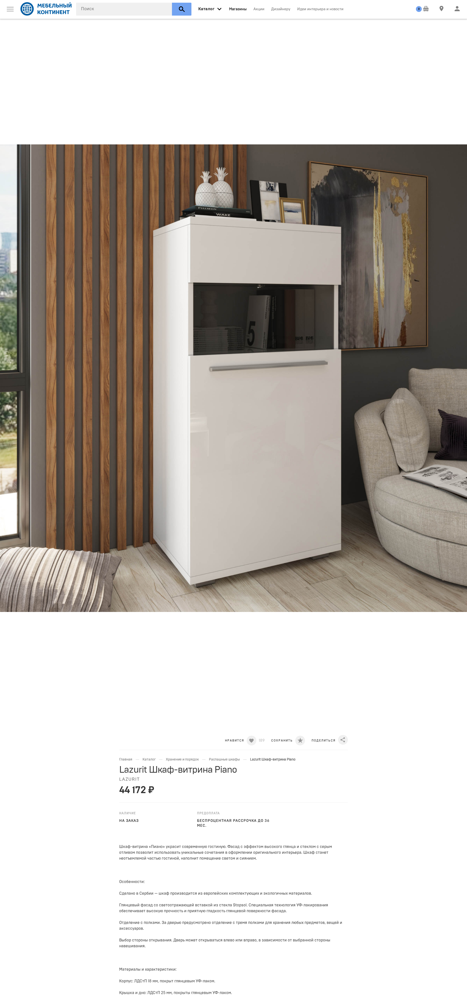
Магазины (238, 9)
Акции (258, 9)
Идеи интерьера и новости (320, 9)
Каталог (149, 759)
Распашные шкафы (224, 759)
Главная (125, 759)
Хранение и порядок (182, 759)
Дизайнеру (280, 9)
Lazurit (129, 779)
